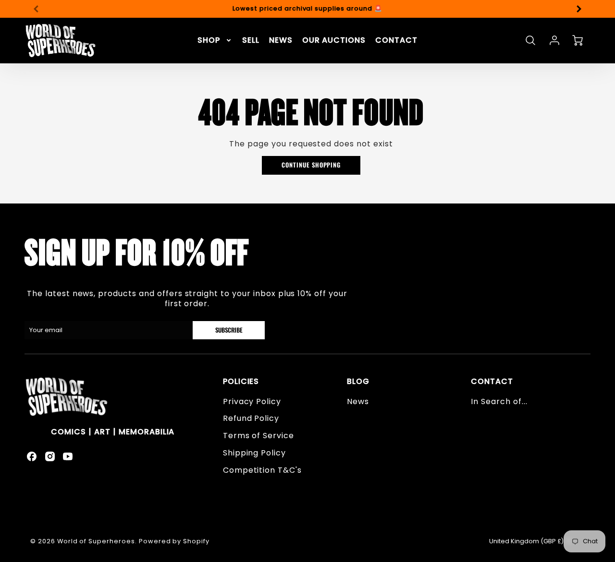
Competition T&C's (262, 470)
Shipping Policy (254, 452)
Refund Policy (251, 418)
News (358, 401)
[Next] (578, 8)
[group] (307, 9)
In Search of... (499, 401)
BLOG (358, 381)
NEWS (281, 41)
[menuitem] (215, 40)
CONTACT (396, 41)
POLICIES (241, 381)
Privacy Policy (252, 401)
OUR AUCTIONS (334, 41)
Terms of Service (258, 435)
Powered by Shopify (174, 541)
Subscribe (229, 330)
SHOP (208, 41)
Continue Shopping (311, 164)
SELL (250, 41)
